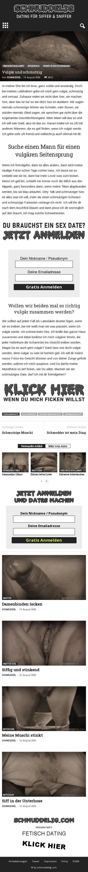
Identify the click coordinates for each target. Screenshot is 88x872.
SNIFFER (7, 598)
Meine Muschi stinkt (22, 735)
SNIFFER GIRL (9, 664)
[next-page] (46, 481)
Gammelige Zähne (12, 474)
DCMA (76, 861)
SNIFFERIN (37, 470)
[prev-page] (41, 481)
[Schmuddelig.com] (44, 10)
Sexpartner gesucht (50, 414)
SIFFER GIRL (9, 729)
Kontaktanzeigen (18, 861)
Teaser (35, 861)
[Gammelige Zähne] (15, 462)
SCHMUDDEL (14, 77)
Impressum (50, 861)
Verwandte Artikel (31, 446)
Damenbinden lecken (22, 604)
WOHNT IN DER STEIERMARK (56, 66)
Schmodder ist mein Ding (66, 432)
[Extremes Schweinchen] (72, 462)
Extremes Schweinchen (71, 474)
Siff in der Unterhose (22, 800)
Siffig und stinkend (20, 669)
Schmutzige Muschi (17, 432)
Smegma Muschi (73, 414)
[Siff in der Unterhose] (44, 774)
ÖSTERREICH (33, 66)
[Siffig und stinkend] (44, 643)
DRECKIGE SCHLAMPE (13, 66)
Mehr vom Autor (57, 446)
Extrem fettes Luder (41, 474)
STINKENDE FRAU (11, 470)
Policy (64, 861)
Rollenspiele (29, 414)
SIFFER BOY (8, 795)
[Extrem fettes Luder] (44, 462)
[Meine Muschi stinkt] (44, 708)
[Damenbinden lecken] (44, 577)
